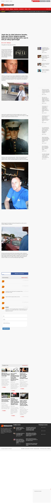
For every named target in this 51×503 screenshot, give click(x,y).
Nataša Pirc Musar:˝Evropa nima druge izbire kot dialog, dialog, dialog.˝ (31, 444)
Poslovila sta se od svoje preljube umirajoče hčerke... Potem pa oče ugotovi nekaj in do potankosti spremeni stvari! (45, 109)
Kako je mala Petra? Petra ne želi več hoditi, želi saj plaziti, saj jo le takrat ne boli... (31, 439)
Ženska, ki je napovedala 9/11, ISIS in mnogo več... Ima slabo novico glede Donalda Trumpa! (24, 376)
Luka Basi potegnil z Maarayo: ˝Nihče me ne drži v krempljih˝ (20, 428)
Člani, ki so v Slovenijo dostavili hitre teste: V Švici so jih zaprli (5, 374)
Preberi (4, 387)
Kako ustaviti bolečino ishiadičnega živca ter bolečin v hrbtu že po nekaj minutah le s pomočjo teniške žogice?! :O (15, 377)
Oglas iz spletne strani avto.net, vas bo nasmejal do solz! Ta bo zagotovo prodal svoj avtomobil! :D (24, 403)
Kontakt (31, 448)
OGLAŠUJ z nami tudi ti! (25, 448)
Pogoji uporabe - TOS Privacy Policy (40, 448)
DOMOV (2, 9)
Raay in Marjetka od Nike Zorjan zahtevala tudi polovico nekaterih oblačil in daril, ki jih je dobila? (20, 441)
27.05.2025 (19, 430)
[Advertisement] (25, 20)
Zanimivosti (21, 9)
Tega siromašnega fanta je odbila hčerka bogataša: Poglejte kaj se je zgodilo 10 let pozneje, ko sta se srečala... (45, 139)
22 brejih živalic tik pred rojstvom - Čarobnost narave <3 (45, 64)
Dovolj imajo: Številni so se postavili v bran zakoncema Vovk (20, 434)
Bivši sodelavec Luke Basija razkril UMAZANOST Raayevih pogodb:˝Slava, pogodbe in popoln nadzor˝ (31, 434)
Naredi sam (16, 9)
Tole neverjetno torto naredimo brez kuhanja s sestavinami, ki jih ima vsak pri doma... (45, 57)
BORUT (7, 307)
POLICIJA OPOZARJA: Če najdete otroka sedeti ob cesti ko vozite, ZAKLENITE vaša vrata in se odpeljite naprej (15, 401)
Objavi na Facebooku (20, 273)
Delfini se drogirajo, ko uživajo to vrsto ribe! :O (45, 70)
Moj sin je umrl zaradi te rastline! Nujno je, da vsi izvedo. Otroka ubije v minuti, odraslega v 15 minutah (45, 91)
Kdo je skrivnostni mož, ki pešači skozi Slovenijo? (5, 400)
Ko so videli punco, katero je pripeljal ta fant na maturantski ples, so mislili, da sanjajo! (45, 148)
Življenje (11, 9)
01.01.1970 (44, 427)
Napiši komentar (25, 277)
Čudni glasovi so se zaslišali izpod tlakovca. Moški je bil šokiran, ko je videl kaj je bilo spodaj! (45, 49)
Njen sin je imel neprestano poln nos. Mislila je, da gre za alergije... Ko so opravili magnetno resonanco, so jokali (45, 99)
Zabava (26, 9)
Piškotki (48, 448)
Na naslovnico (25, 365)
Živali (29, 9)
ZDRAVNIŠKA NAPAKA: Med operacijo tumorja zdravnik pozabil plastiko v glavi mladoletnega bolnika (31, 429)
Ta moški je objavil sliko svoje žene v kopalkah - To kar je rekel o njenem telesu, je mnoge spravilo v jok (45, 156)
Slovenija (7, 9)
